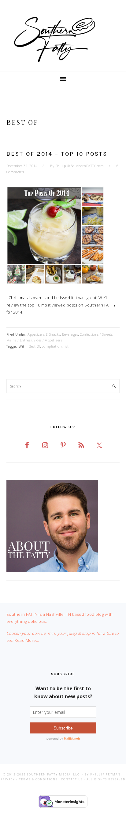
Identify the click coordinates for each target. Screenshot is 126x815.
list (66, 346)
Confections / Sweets (96, 334)
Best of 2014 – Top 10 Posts (56, 153)
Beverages (70, 334)
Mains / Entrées (19, 340)
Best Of (34, 346)
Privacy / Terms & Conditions (29, 779)
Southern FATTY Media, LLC (53, 774)
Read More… (26, 640)
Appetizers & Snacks (44, 334)
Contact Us (72, 779)
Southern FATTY (63, 40)
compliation (52, 346)
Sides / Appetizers (48, 340)
